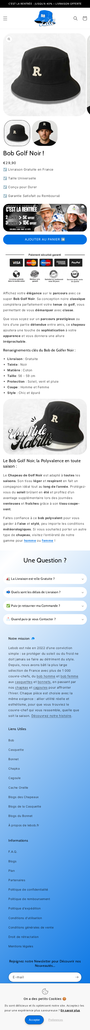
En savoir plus (70, 1010)
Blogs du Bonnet (20, 816)
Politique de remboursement (29, 899)
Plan (11, 870)
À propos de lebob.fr (23, 825)
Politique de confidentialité (28, 889)
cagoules (40, 687)
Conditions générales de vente (31, 927)
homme (30, 541)
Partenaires (16, 880)
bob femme (69, 676)
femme (47, 541)
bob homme (46, 676)
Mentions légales (20, 946)
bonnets (44, 682)
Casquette (16, 749)
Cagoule (14, 778)
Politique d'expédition (24, 908)
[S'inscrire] (76, 977)
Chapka (14, 768)
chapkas (21, 687)
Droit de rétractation (23, 937)
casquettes (23, 682)
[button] (5, 18)
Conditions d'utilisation (25, 918)
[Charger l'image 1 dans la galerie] (17, 133)
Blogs (12, 861)
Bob (11, 740)
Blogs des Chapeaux (23, 797)
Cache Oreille (18, 787)
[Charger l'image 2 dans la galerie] (45, 133)
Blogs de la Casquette (24, 806)
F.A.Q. (12, 851)
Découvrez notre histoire (51, 716)
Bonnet (13, 759)
